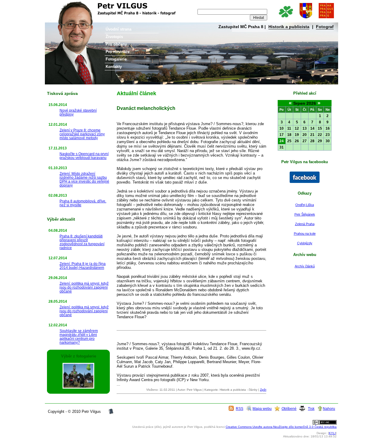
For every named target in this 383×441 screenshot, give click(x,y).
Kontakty (114, 66)
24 (281, 141)
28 (312, 141)
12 (297, 128)
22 (320, 135)
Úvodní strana (118, 29)
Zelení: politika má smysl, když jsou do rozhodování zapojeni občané (84, 287)
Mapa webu (262, 408)
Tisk (311, 408)
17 (281, 135)
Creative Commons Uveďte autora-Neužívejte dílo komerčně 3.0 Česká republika (281, 426)
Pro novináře (118, 51)
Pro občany (116, 44)
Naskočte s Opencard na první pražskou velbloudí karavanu (84, 156)
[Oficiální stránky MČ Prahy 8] (306, 18)
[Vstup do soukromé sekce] (111, 413)
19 (297, 135)
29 (320, 141)
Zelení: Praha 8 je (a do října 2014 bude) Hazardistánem (83, 265)
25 (289, 141)
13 (305, 128)
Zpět (263, 389)
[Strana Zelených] (285, 18)
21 (312, 135)
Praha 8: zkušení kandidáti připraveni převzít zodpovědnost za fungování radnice (82, 242)
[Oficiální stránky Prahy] (326, 18)
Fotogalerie (116, 59)
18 (289, 135)
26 (297, 141)
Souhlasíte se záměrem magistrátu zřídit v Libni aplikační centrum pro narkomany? (79, 336)
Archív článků (305, 266)
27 (305, 141)
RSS (239, 408)
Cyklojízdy (304, 243)
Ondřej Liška (304, 205)
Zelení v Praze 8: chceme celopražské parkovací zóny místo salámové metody (82, 134)
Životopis (114, 36)
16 (328, 128)
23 (328, 135)
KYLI (332, 433)
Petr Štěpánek (304, 214)
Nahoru (329, 408)
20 (305, 135)
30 (328, 141)
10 (281, 128)
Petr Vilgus (65, 4)
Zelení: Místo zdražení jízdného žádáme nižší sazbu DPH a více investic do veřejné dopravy (84, 179)
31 (281, 147)
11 (289, 128)
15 (320, 128)
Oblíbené (289, 408)
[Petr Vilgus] (305, 182)
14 (312, 128)
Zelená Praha (304, 224)
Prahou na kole (305, 233)
